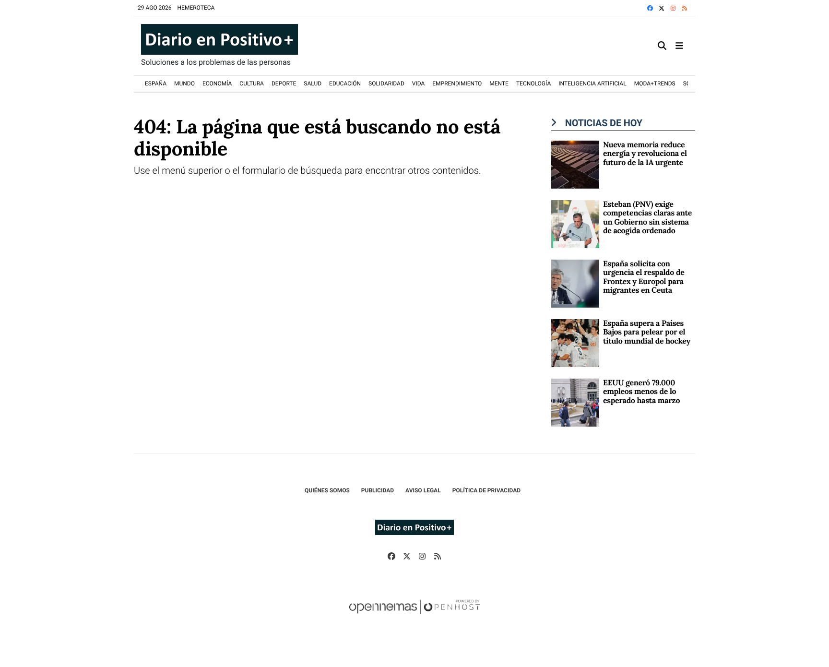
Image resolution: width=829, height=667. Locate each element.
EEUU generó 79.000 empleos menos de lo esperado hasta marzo (641, 391)
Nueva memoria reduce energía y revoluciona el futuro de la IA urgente (645, 153)
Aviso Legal (423, 490)
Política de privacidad (486, 490)
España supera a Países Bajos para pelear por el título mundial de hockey (646, 332)
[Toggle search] (662, 46)
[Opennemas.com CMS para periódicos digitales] (414, 616)
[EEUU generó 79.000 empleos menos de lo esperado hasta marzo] (575, 401)
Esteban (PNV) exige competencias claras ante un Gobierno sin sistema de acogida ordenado (647, 218)
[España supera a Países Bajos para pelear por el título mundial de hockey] (575, 342)
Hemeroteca (196, 7)
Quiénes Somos (327, 490)
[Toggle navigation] (679, 46)
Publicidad (377, 490)
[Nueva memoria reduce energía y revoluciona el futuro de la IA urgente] (575, 163)
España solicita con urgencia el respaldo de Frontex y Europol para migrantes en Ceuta (643, 277)
